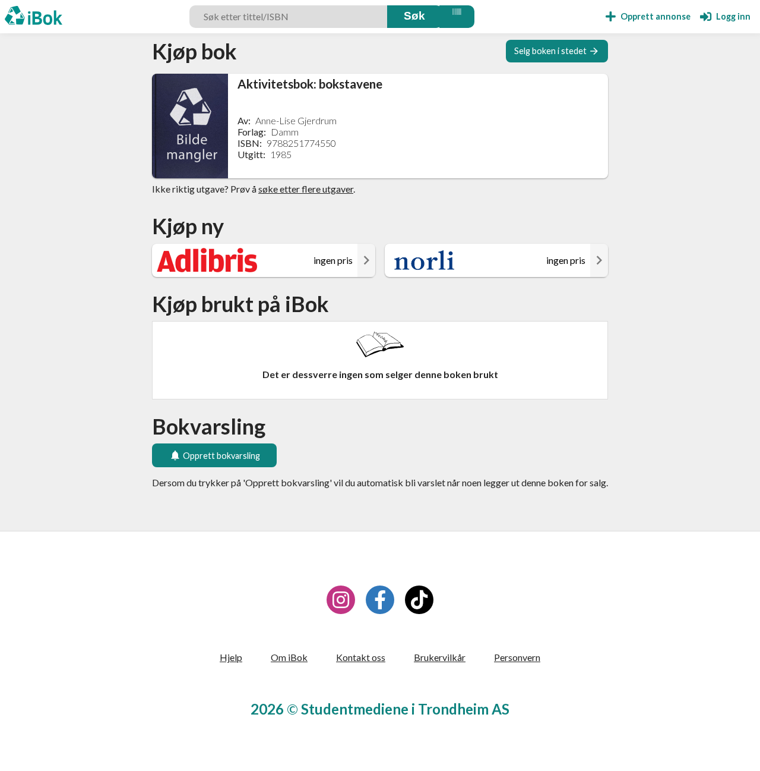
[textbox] (289, 16)
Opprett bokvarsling (221, 456)
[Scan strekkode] (456, 16)
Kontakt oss (360, 657)
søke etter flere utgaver (305, 188)
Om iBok (289, 657)
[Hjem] (33, 17)
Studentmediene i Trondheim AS (405, 708)
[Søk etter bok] (414, 16)
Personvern (517, 657)
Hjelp (231, 657)
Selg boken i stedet (550, 51)
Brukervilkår (440, 657)
